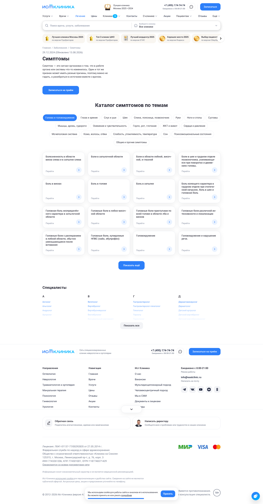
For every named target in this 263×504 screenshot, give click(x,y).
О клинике (148, 16)
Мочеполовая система (64, 134)
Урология (47, 406)
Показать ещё (131, 265)
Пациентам (182, 16)
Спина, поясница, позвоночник (151, 117)
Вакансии (140, 379)
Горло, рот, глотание (144, 125)
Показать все (131, 325)
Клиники (109, 16)
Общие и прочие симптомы (131, 142)
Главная (93, 373)
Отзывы (202, 16)
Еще (215, 16)
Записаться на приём (60, 90)
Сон (165, 134)
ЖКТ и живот (170, 125)
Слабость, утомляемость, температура (135, 134)
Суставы (213, 117)
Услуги (46, 16)
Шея (125, 117)
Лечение (80, 16)
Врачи (62, 16)
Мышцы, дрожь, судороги (72, 125)
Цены (94, 16)
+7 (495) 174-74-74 (174, 5)
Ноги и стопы (194, 117)
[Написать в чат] (191, 7)
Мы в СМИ (141, 395)
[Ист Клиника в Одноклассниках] (217, 389)
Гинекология (49, 401)
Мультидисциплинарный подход (153, 384)
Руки (178, 117)
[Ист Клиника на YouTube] (200, 389)
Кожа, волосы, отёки (95, 134)
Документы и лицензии (148, 401)
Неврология (49, 379)
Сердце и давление (194, 125)
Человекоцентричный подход (151, 390)
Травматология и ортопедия (58, 384)
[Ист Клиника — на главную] (58, 7)
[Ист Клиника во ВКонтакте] (192, 389)
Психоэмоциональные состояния (192, 134)
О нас (138, 373)
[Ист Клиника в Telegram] (184, 389)
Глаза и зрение (89, 117)
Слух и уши (110, 117)
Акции (167, 16)
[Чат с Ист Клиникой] (255, 496)
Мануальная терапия (54, 390)
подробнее (126, 495)
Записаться (210, 6)
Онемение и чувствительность (110, 125)
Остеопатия (49, 373)
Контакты (131, 16)
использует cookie (64, 478)
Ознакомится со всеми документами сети (65, 464)
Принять (168, 493)
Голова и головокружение (59, 117)
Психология (49, 395)
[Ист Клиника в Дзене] (209, 389)
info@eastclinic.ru (191, 377)
